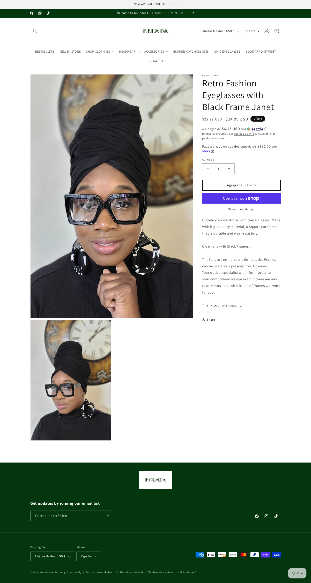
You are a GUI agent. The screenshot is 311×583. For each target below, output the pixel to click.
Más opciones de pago (241, 209)
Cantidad (208, 159)
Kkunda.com (47, 572)
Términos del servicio (160, 572)
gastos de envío (244, 133)
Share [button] (211, 319)
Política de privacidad (129, 572)
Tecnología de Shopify (68, 572)
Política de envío (187, 572)
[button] (35, 31)
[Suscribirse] (107, 515)
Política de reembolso (99, 572)
